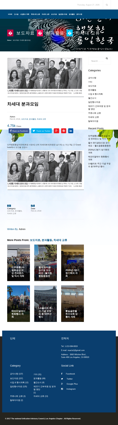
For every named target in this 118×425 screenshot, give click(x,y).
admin (12, 117)
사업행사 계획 (24, 14)
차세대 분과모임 (23, 103)
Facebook (70, 374)
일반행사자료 (63, 14)
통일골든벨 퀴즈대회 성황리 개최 (71, 314)
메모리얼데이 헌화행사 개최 (18, 314)
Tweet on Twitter (43, 131)
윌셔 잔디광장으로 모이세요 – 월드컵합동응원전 (99, 144)
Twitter (70, 379)
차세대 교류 (45, 14)
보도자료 (54, 14)
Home (10, 14)
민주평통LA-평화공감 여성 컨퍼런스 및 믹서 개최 (99, 137)
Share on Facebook (20, 131)
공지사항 (79, 14)
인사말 (16, 14)
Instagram (71, 389)
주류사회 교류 (35, 14)
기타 (90, 82)
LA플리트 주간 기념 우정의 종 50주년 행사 (99, 165)
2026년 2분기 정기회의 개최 (72, 273)
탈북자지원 (93, 121)
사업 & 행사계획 (95, 94)
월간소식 (92, 98)
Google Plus (72, 384)
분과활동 (72, 14)
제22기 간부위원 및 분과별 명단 (99, 107)
